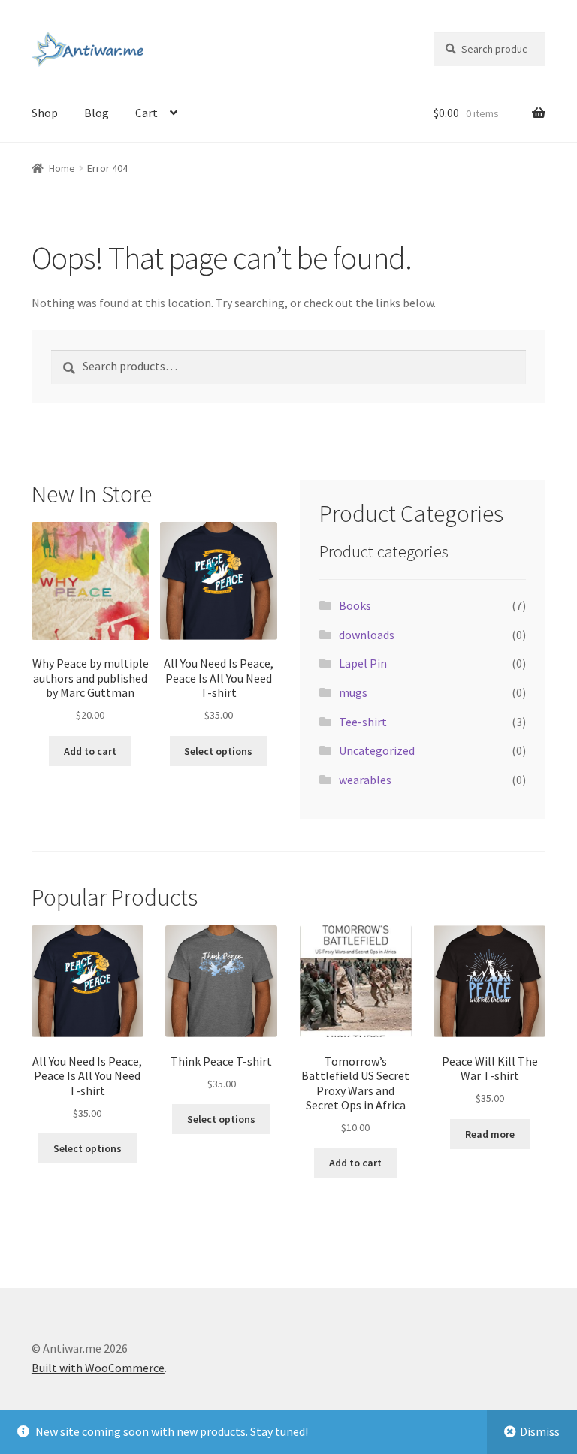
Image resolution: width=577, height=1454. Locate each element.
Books (355, 605)
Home (62, 168)
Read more (490, 1134)
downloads (366, 634)
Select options (218, 751)
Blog (96, 112)
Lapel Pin (363, 663)
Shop (45, 112)
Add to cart (90, 751)
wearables (365, 779)
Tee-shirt (363, 721)
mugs (353, 692)
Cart (146, 112)
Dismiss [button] (540, 1431)
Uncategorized (377, 750)
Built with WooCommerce (98, 1367)
